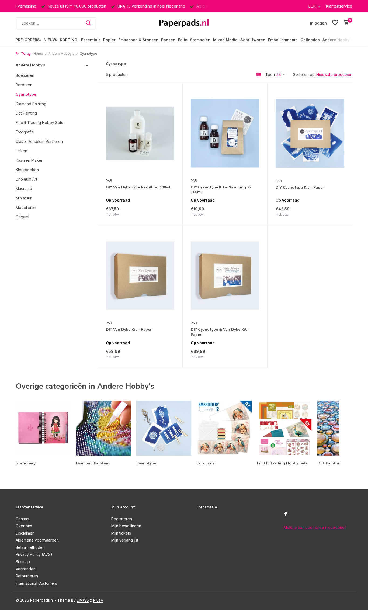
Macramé (24, 188)
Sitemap (23, 561)
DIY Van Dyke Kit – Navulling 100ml (138, 187)
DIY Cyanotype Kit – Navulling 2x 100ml (221, 190)
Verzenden (26, 569)
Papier (109, 39)
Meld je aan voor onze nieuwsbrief (315, 527)
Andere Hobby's (337, 39)
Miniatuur (24, 198)
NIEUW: (50, 39)
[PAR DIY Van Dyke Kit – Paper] (140, 275)
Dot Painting (26, 113)
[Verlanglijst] (335, 23)
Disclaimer (25, 533)
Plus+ (98, 600)
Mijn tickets (121, 533)
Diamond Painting (31, 103)
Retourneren (27, 576)
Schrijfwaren (252, 39)
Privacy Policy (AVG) (34, 554)
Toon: (270, 74)
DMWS (83, 600)
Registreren (121, 518)
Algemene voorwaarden (37, 540)
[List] (258, 74)
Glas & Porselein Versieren (39, 141)
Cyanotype (26, 94)
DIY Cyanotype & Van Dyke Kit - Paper (220, 332)
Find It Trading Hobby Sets (39, 122)
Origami (22, 217)
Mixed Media (225, 39)
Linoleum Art (26, 179)
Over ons (24, 525)
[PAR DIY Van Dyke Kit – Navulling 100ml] (140, 133)
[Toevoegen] (165, 211)
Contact (22, 518)
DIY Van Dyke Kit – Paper (129, 329)
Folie (182, 39)
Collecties (310, 39)
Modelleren (26, 207)
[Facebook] (286, 514)
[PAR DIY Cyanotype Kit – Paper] (310, 133)
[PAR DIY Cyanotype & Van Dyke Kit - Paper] (225, 275)
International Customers (36, 583)
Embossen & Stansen (138, 39)
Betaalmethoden (30, 547)
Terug (25, 53)
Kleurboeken (27, 169)
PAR (109, 180)
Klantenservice (339, 6)
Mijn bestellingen (126, 525)
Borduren (24, 84)
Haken (21, 151)
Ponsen (168, 39)
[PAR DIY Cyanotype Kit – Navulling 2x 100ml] (225, 133)
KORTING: (69, 39)
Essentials (90, 39)
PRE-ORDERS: (28, 39)
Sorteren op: (304, 74)
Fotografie (25, 132)
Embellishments (283, 39)
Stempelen (200, 39)
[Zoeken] (88, 23)
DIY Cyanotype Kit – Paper (300, 187)
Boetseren (25, 75)
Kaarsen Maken (29, 160)
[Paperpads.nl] (184, 23)
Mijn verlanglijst (124, 540)
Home (38, 53)
